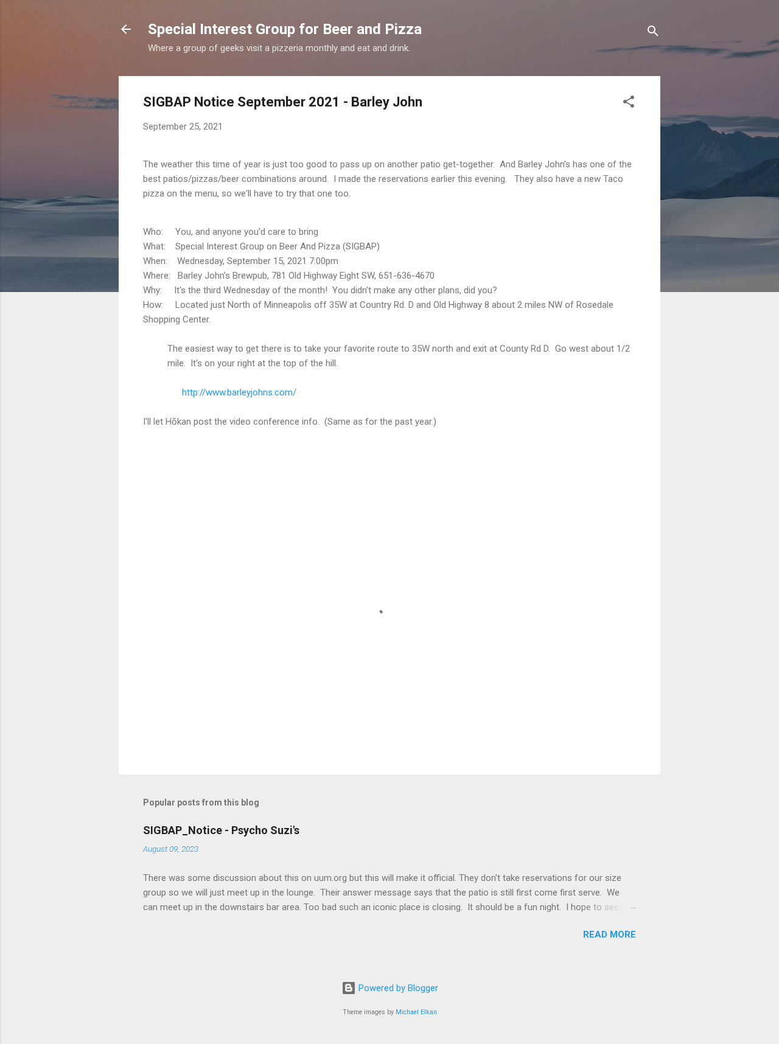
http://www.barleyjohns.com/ (239, 392)
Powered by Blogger (397, 988)
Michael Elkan (416, 1012)
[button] (628, 103)
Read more (609, 934)
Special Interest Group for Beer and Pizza (285, 29)
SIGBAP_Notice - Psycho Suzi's (221, 830)
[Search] (653, 33)
